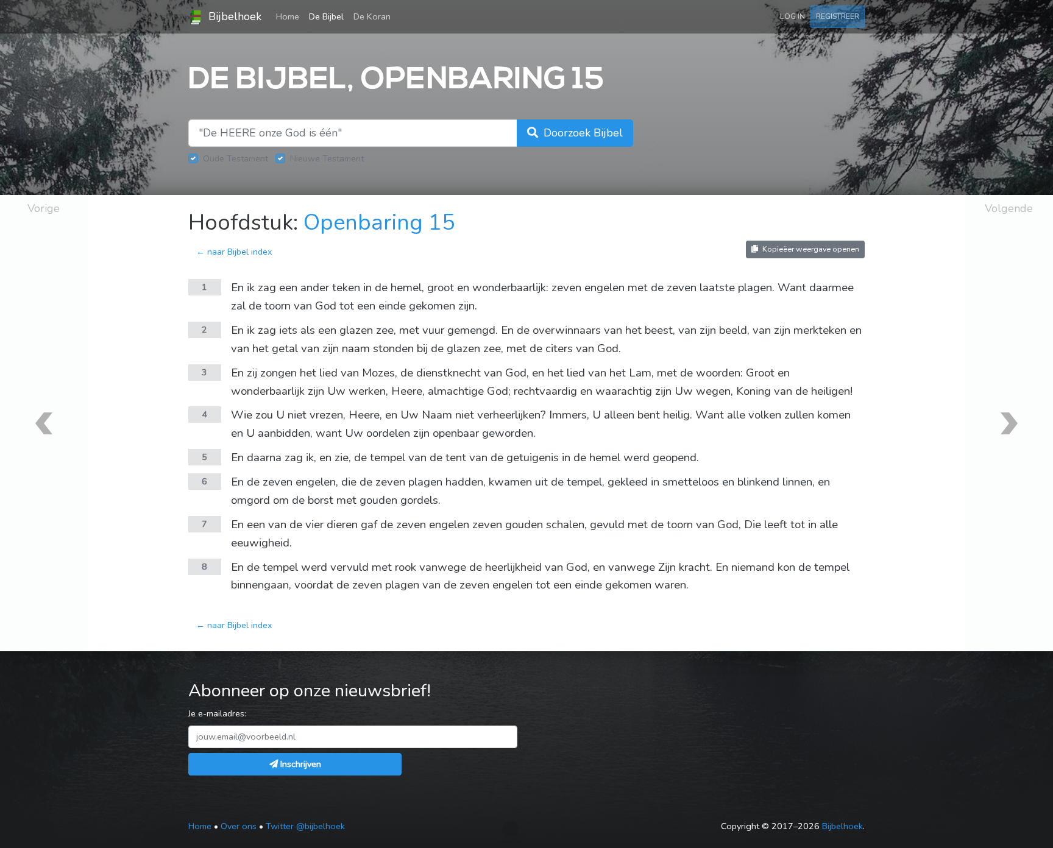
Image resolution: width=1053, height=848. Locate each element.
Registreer (837, 16)
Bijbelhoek (233, 16)
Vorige (43, 208)
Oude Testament (235, 158)
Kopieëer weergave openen (809, 249)
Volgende (1009, 208)
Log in (792, 16)
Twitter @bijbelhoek (305, 826)
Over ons (239, 826)
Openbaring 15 (379, 223)
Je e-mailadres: (217, 713)
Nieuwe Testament (327, 158)
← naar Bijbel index (234, 252)
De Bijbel (326, 16)
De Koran (372, 16)
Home (290, 16)
